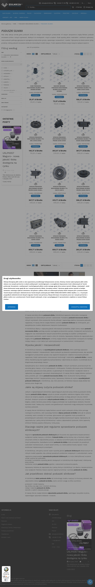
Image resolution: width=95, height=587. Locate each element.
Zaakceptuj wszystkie (79, 307)
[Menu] (9, 567)
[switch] (6, 580)
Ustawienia (11, 307)
